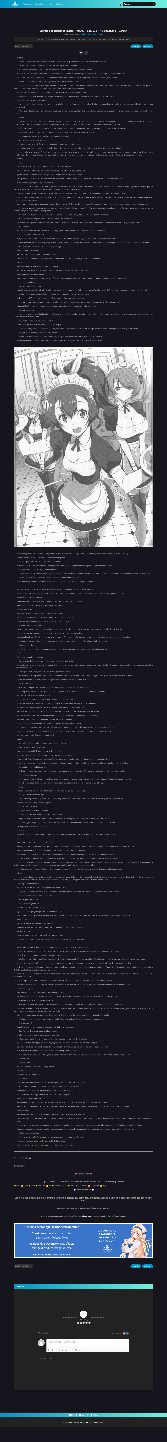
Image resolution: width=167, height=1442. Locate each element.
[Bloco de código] (73, 1349)
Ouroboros (26, 1158)
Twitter (95, 1415)
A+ (81, 53)
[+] (83, 1350)
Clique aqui (86, 1216)
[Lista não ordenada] (66, 1349)
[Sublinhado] (55, 1349)
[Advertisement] (83, 20)
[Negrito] (49, 1349)
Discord (73, 1208)
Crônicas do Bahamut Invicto (92, 34)
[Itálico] (52, 1349)
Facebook (84, 1415)
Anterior (136, 46)
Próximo (147, 46)
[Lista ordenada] (62, 1349)
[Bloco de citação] (69, 1349)
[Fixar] (59, 1349)
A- (86, 53)
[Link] (76, 1349)
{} (79, 1350)
